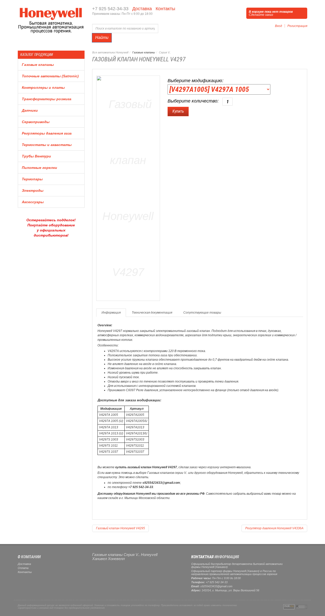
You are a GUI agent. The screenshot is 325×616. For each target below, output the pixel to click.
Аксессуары (33, 202)
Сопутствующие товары (202, 312)
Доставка (141, 8)
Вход (278, 25)
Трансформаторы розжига (46, 99)
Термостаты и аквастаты (47, 145)
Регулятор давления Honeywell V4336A (274, 528)
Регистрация (297, 25)
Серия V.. (165, 52)
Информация (111, 312)
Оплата (23, 567)
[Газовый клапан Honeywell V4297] (128, 187)
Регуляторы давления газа (47, 133)
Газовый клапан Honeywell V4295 (120, 528)
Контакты (164, 8)
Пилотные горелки (39, 168)
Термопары (32, 179)
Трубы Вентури (36, 156)
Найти (101, 37)
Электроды (32, 190)
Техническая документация (152, 312)
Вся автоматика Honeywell (110, 52)
